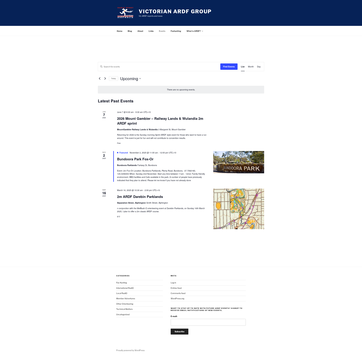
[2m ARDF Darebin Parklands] (238, 209)
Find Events (229, 66)
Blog (130, 31)
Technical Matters (124, 309)
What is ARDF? (194, 31)
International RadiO (125, 288)
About (140, 31)
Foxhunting (176, 31)
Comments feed (178, 293)
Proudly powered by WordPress (130, 350)
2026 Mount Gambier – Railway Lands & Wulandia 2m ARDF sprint (160, 121)
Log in (173, 282)
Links (151, 31)
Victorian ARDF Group (175, 11)
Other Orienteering (124, 304)
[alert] (181, 90)
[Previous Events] (99, 78)
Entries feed (176, 288)
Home (119, 31)
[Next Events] (105, 78)
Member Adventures (125, 298)
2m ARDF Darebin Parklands (140, 196)
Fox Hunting (121, 282)
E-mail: (174, 316)
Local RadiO (121, 293)
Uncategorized (123, 314)
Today (113, 78)
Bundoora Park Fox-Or (135, 159)
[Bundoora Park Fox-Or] (238, 162)
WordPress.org (177, 298)
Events (162, 31)
